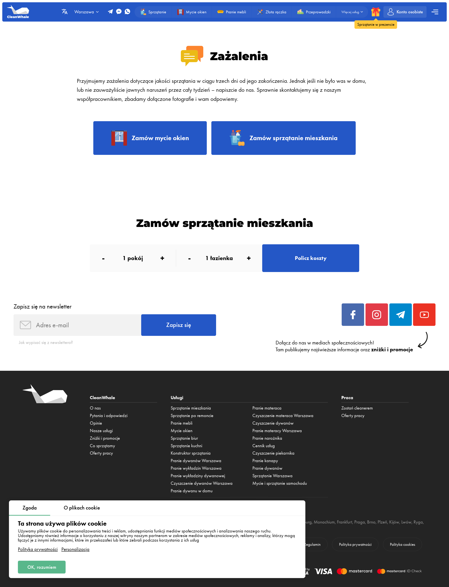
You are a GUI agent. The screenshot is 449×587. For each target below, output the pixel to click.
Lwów (406, 522)
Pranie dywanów (267, 468)
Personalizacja (75, 549)
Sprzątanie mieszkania (191, 408)
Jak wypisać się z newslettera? (46, 342)
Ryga (418, 522)
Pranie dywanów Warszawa (196, 460)
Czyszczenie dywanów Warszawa (202, 483)
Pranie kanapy (265, 460)
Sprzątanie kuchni (186, 446)
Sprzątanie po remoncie (192, 415)
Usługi (177, 397)
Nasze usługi (101, 430)
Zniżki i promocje (105, 438)
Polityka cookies (402, 544)
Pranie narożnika (267, 438)
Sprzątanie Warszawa (272, 476)
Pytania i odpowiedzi (109, 415)
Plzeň (382, 522)
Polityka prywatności (38, 549)
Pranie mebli (181, 423)
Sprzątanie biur (184, 438)
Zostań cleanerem (357, 408)
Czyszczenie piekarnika (273, 453)
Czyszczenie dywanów (273, 423)
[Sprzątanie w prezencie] (375, 11)
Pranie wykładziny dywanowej (198, 476)
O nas (95, 408)
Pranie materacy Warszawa (277, 430)
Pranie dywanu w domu (192, 491)
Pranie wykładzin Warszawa (196, 468)
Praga (359, 522)
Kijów (394, 522)
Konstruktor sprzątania (191, 453)
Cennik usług (263, 446)
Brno (371, 522)
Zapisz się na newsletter (43, 306)
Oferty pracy (101, 453)
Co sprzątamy (102, 446)
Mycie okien (181, 430)
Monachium (324, 522)
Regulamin (312, 544)
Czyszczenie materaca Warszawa (282, 415)
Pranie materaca (267, 408)
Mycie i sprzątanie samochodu (279, 483)
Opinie (96, 423)
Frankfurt (344, 522)
